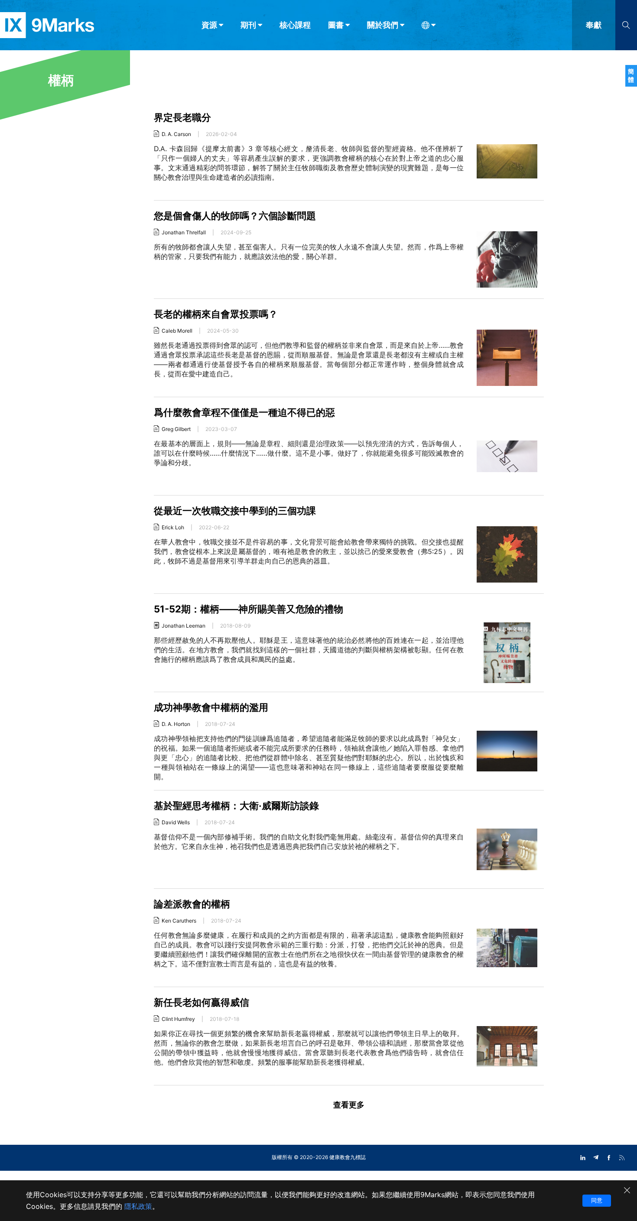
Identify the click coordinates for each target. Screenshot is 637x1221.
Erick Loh (173, 527)
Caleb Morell (177, 330)
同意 (596, 1200)
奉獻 (593, 24)
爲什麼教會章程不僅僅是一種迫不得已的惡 (244, 412)
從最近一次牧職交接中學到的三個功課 (235, 510)
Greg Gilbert (176, 429)
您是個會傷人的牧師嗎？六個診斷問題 (235, 215)
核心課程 (295, 24)
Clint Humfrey (178, 1019)
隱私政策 (138, 1206)
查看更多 (348, 1104)
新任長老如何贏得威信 (201, 1002)
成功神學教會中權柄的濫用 (211, 707)
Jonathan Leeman (183, 625)
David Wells (176, 822)
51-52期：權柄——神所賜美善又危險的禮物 (248, 609)
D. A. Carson (176, 134)
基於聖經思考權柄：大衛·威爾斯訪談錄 (236, 805)
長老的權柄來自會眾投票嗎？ (216, 314)
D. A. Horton (176, 724)
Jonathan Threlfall (184, 232)
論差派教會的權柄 (192, 904)
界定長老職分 (182, 117)
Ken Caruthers (179, 920)
